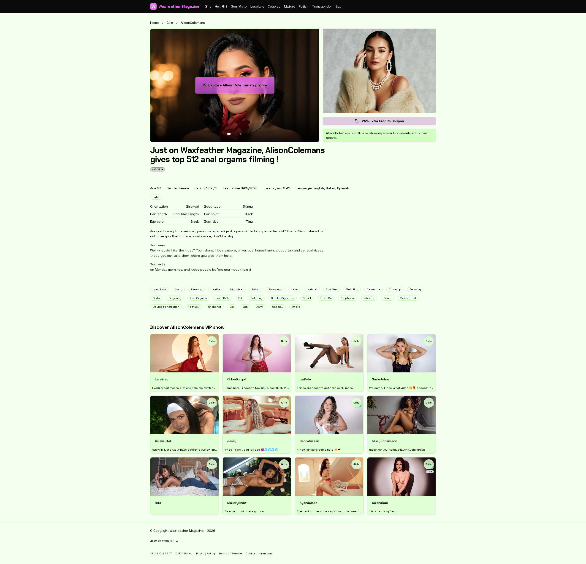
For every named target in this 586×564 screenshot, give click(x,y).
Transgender (322, 6)
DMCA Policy (184, 553)
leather (216, 289)
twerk (296, 307)
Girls (208, 6)
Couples (274, 6)
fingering (174, 298)
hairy (178, 289)
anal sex (331, 289)
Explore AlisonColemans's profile (238, 86)
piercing (196, 289)
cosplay (277, 307)
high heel (236, 289)
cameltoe (373, 289)
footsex (193, 307)
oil (240, 298)
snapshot (214, 307)
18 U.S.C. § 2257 (161, 553)
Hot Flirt (221, 6)
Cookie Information (259, 553)
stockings (275, 289)
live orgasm (198, 298)
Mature (289, 6)
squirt (307, 298)
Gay (338, 6)
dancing (415, 289)
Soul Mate (239, 6)
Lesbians (257, 6)
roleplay (256, 298)
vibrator (369, 298)
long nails (160, 289)
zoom (387, 298)
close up (395, 289)
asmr (259, 307)
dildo (156, 298)
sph (245, 307)
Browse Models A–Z (164, 541)
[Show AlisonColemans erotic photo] (229, 134)
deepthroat (408, 298)
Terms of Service (230, 553)
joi (232, 307)
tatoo (256, 289)
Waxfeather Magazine (175, 6)
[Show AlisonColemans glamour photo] (241, 134)
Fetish (304, 6)
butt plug (352, 289)
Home (154, 23)
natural (312, 289)
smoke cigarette (282, 298)
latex (295, 289)
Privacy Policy (205, 553)
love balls (223, 298)
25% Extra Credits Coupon (386, 122)
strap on (326, 298)
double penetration (166, 307)
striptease (347, 298)
